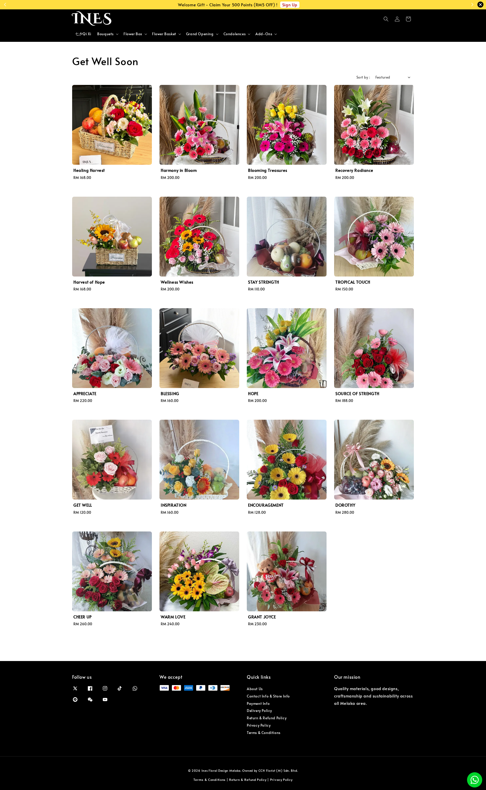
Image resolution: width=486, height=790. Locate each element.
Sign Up (289, 4)
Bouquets (105, 34)
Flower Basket (164, 34)
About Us (255, 689)
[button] (386, 19)
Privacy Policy (259, 725)
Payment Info (258, 703)
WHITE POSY (35, 776)
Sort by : (363, 77)
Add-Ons (263, 34)
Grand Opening (200, 34)
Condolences (235, 34)
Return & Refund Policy (267, 717)
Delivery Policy (259, 710)
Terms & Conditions (263, 732)
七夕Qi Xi (83, 33)
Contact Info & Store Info (268, 696)
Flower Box (133, 34)
